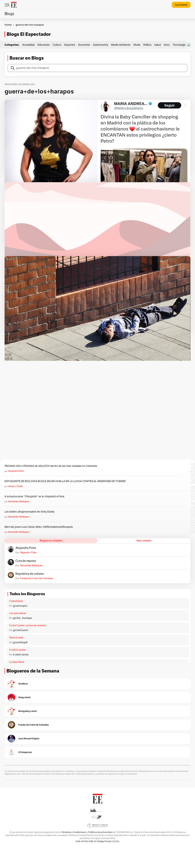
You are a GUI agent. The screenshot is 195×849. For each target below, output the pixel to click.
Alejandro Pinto (16, 471)
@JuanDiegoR (20, 642)
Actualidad (28, 44)
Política (147, 44)
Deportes (69, 44)
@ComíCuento (20, 630)
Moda (136, 44)
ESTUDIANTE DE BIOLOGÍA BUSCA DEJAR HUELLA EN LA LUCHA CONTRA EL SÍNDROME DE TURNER (65, 481)
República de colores (29, 574)
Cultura (57, 44)
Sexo (167, 44)
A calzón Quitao (21, 654)
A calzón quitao (17, 649)
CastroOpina (16, 601)
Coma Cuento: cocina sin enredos (27, 625)
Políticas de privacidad (100, 832)
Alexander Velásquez (18, 501)
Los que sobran (17, 613)
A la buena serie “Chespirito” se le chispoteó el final (34, 496)
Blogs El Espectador (29, 34)
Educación (44, 44)
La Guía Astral (16, 662)
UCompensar (25, 752)
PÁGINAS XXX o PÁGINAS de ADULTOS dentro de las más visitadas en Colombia (51, 466)
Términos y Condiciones (73, 832)
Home (8, 24)
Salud (157, 44)
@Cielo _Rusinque (22, 618)
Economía (84, 44)
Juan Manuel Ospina (28, 738)
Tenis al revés (16, 637)
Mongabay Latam (27, 711)
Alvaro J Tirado (15, 486)
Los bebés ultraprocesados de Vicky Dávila (30, 511)
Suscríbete (181, 4)
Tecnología (179, 44)
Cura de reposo (25, 561)
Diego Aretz (24, 697)
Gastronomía (100, 44)
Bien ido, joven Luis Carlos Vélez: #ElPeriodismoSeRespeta (39, 527)
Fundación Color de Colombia (36, 578)
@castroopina (20, 606)
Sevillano (23, 683)
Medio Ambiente (120, 44)
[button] (190, 45)
